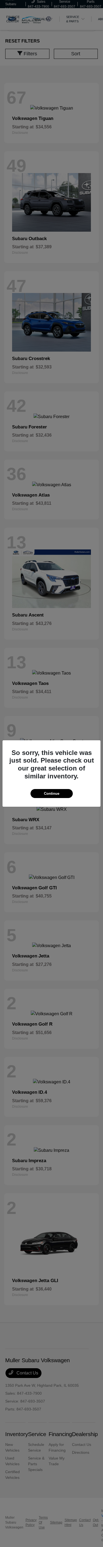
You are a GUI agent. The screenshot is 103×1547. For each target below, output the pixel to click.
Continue (51, 793)
